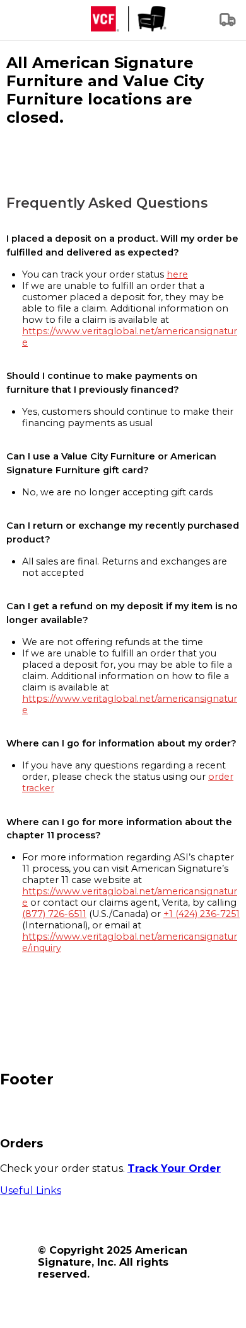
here (177, 274)
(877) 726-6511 (54, 914)
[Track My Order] (228, 24)
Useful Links (30, 1190)
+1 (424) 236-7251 (201, 914)
